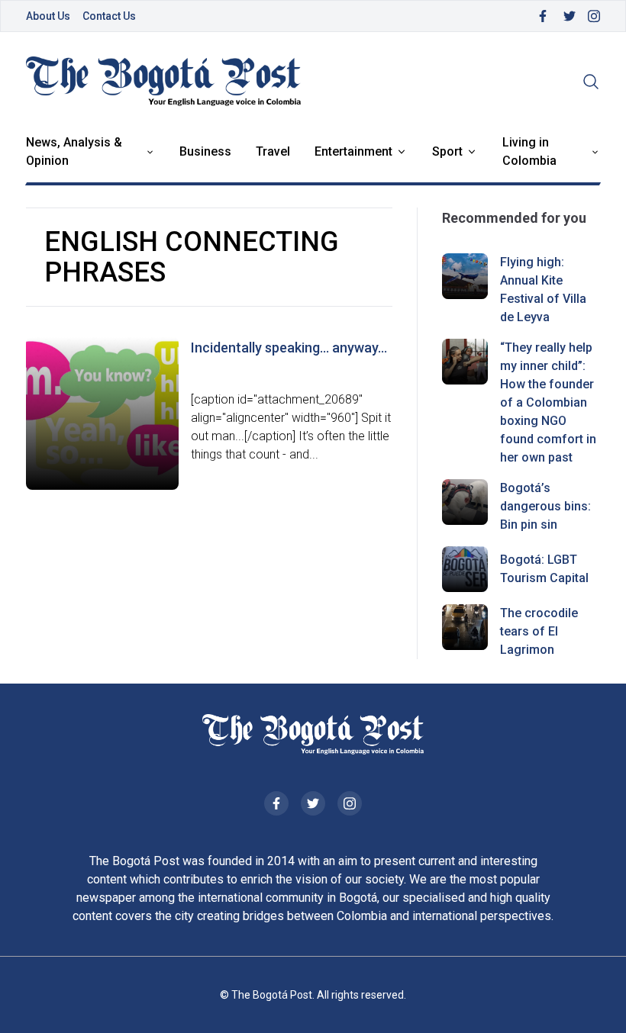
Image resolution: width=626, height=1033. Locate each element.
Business (205, 151)
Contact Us (109, 16)
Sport (447, 151)
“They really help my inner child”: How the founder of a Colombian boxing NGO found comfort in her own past (548, 402)
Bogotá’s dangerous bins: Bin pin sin (545, 506)
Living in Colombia (529, 151)
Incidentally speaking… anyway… (289, 348)
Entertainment (353, 151)
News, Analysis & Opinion (74, 151)
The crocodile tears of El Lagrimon (539, 631)
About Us (48, 16)
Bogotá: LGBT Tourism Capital (544, 568)
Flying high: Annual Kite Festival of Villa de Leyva (543, 289)
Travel (273, 151)
